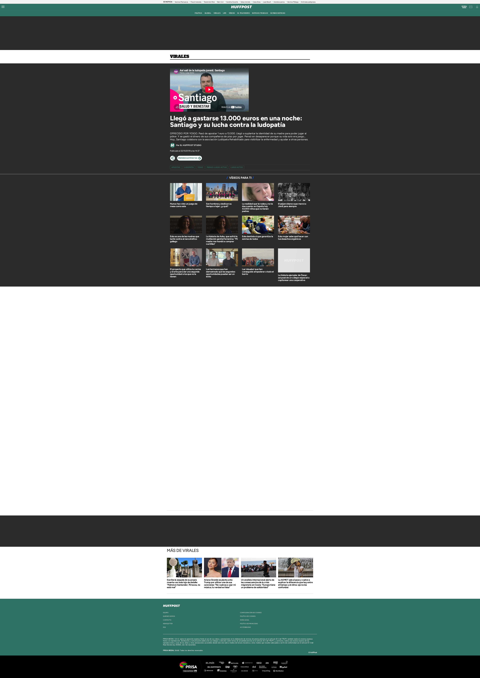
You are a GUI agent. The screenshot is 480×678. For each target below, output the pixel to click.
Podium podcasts (235, 670)
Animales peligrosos (308, 2)
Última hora (464, 7)
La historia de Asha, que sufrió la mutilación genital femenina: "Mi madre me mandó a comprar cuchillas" (222, 240)
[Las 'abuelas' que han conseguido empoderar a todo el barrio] (258, 257)
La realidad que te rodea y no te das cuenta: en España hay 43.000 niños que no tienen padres (257, 207)
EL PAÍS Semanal (264, 666)
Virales (179, 56)
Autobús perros (279, 2)
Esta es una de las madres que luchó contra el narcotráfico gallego (184, 239)
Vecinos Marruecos (181, 2)
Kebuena (282, 666)
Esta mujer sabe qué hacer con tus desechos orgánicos (293, 237)
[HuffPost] (171, 605)
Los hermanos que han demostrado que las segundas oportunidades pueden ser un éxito (220, 273)
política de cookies (248, 616)
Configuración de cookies (251, 612)
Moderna (222, 670)
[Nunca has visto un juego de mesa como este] (186, 192)
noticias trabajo (260, 13)
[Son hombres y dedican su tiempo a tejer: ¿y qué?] (222, 192)
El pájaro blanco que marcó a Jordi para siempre (292, 205)
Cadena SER (259, 662)
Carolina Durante (232, 2)
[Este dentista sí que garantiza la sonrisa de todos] (258, 225)
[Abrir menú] (3, 6)
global (208, 13)
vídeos (232, 13)
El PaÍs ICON (245, 670)
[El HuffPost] (241, 7)
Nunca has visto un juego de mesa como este (183, 205)
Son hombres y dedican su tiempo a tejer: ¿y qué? (219, 205)
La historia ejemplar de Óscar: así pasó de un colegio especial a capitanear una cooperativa (294, 278)
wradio (236, 666)
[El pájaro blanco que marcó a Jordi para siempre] (294, 192)
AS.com (267, 662)
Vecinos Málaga (292, 2)
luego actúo (236, 167)
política (198, 13)
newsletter (168, 623)
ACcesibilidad (245, 627)
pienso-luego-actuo (217, 167)
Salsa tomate (245, 2)
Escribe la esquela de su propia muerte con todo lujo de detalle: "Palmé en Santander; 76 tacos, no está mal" (183, 583)
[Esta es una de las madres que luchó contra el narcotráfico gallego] (186, 225)
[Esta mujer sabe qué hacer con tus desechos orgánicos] (294, 225)
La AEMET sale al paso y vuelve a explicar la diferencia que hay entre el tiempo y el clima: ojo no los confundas (295, 583)
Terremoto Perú (209, 2)
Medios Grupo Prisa (189, 670)
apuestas (175, 167)
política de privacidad (249, 623)
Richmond (210, 670)
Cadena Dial (255, 666)
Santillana (235, 662)
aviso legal (244, 620)
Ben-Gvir (220, 2)
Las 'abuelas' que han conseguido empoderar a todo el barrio (258, 272)
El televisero (243, 13)
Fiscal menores (196, 2)
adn (275, 662)
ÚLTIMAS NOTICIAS (277, 13)
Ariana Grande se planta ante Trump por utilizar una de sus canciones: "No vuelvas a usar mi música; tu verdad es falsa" (220, 583)
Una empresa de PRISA (189, 664)
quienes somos (169, 616)
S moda (255, 670)
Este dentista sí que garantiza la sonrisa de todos (257, 237)
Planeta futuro (273, 666)
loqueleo (266, 670)
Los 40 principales (223, 662)
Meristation (278, 670)
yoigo (200, 167)
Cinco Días (245, 666)
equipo (165, 612)
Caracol (284, 662)
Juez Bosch (267, 2)
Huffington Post (215, 666)
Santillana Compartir (248, 662)
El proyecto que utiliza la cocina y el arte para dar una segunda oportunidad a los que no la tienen (185, 273)
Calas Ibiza (256, 2)
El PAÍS (211, 662)
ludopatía (189, 167)
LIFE (224, 13)
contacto (167, 620)
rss (164, 627)
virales (217, 13)
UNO (228, 666)
